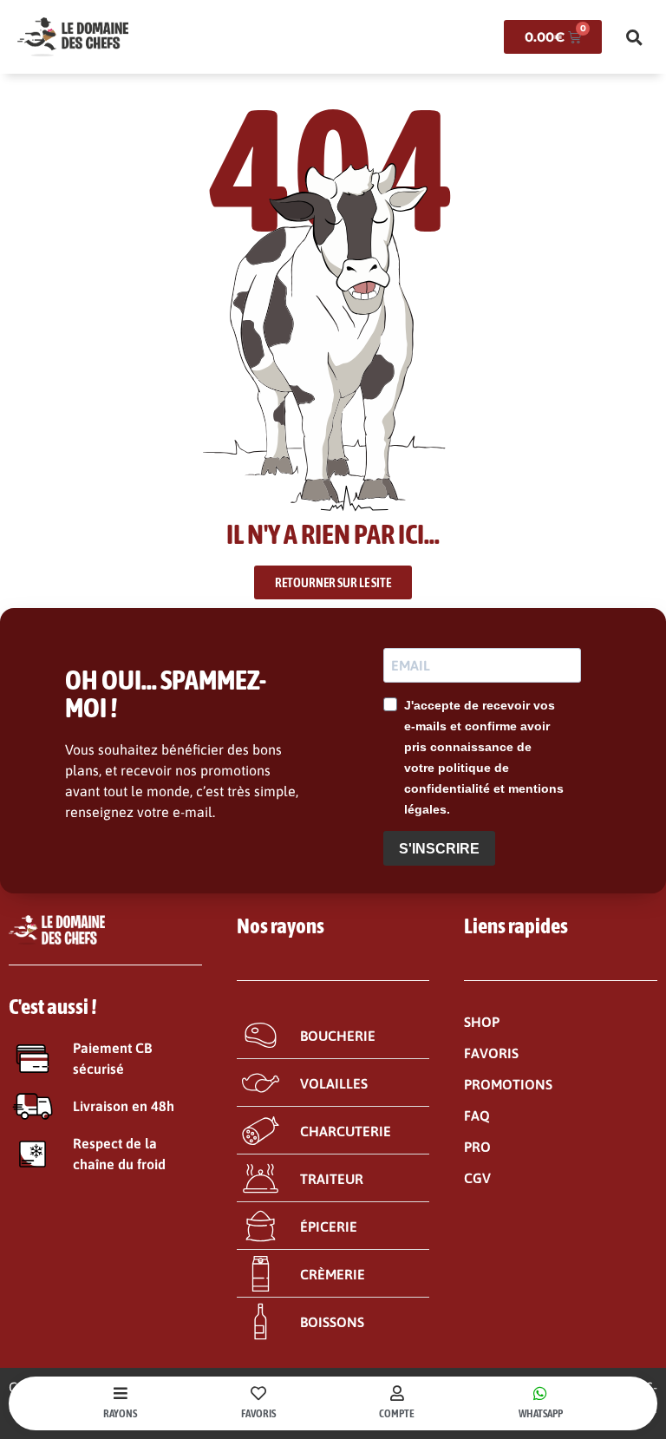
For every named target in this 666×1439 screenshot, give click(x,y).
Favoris (258, 1413)
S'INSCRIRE (439, 848)
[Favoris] (258, 1393)
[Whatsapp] (540, 1393)
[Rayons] (120, 1393)
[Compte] (397, 1393)
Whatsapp (541, 1413)
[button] (634, 37)
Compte (397, 1413)
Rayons (120, 1413)
